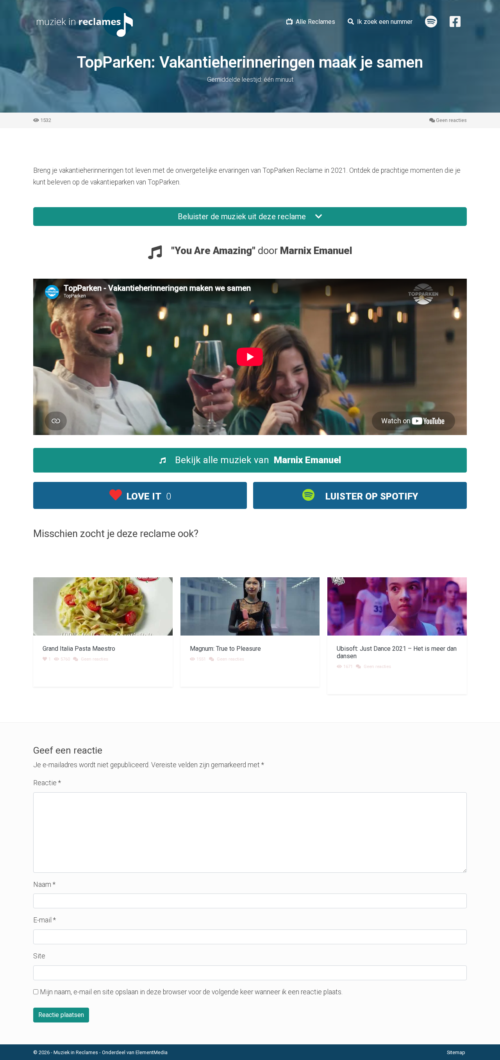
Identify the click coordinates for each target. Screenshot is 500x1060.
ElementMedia (152, 1052)
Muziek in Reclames (76, 1052)
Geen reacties (451, 120)
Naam (44, 884)
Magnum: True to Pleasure (225, 648)
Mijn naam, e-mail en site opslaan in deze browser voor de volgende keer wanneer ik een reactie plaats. (191, 992)
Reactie (47, 783)
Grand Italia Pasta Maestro (79, 648)
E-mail (44, 920)
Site (39, 956)
